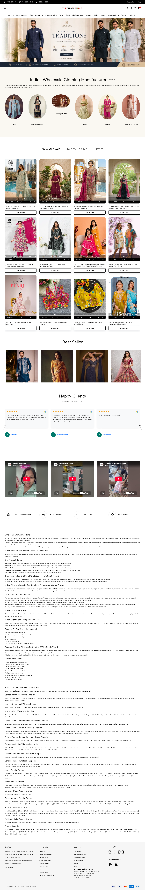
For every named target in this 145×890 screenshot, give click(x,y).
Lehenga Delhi (35, 764)
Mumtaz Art (40, 802)
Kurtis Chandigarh (99, 715)
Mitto (102, 776)
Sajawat (21, 811)
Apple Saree (8, 785)
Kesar (29, 794)
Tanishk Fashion (69, 813)
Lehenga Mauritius (68, 757)
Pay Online (77, 852)
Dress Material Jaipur (101, 731)
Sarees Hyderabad (21, 698)
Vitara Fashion (84, 774)
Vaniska (110, 774)
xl (19, 199)
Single (132, 15)
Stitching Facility (79, 857)
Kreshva (120, 832)
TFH (115, 785)
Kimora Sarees (48, 787)
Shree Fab (8, 822)
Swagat (47, 811)
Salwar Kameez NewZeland (110, 740)
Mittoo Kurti (79, 832)
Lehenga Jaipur (77, 764)
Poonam (20, 776)
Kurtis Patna (58, 715)
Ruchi (65, 787)
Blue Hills (82, 776)
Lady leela (86, 830)
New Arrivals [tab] (51, 149)
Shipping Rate (43, 872)
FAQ (40, 869)
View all (110, 79)
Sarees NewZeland (75, 691)
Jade (97, 804)
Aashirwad (28, 811)
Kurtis (60, 15)
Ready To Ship (77, 149)
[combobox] (7, 8)
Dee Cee (66, 774)
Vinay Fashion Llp (123, 811)
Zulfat (112, 804)
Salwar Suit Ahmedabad (12, 750)
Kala (78, 802)
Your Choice (9, 811)
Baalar (124, 802)
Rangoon (41, 774)
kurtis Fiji (18, 707)
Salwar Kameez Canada (42, 740)
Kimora (104, 811)
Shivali (134, 776)
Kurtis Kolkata (133, 715)
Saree (10, 15)
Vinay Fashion (9, 804)
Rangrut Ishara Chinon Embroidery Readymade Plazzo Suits (121, 323)
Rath (65, 785)
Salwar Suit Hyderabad (26, 748)
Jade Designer (73, 822)
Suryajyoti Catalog (41, 830)
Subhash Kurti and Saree (24, 774)
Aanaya (20, 834)
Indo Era (39, 776)
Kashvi (60, 787)
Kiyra (29, 787)
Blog (75, 866)
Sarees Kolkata (9, 700)
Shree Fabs (27, 813)
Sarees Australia (39, 691)
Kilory (84, 811)
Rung (107, 776)
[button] (71, 385)
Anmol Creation (107, 785)
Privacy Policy (43, 857)
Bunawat (76, 785)
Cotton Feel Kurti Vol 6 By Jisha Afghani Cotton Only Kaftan (123, 265)
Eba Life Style (16, 815)
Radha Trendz (63, 822)
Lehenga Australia (42, 757)
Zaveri (23, 815)
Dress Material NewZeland (107, 724)
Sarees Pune (51, 698)
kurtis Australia (37, 707)
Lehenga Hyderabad (23, 764)
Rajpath (60, 785)
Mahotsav (120, 785)
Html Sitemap (78, 860)
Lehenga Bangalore (100, 764)
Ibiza (61, 811)
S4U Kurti (28, 832)
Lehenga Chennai (34, 766)
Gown (82, 15)
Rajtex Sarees (9, 830)
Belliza (62, 802)
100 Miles (13, 776)
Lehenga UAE (94, 757)
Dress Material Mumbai (12, 731)
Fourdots (7, 815)
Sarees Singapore (51, 691)
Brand (76, 863)
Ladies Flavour (74, 774)
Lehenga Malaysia (10, 757)
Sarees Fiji (19, 691)
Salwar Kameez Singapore (75, 740)
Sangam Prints (28, 785)
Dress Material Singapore (73, 724)
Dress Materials (35, 15)
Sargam (66, 811)
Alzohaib (131, 813)
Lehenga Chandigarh (113, 764)
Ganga (119, 802)
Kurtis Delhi (31, 715)
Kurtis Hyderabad (20, 715)
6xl (35, 257)
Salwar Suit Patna (75, 748)
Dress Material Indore (58, 731)
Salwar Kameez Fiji (27, 740)
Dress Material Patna (87, 731)
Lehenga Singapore (56, 757)
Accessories (112, 15)
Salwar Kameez (21, 15)
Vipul (69, 787)
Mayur (21, 802)
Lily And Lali (94, 830)
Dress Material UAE (122, 724)
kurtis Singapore (48, 707)
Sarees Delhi (32, 698)
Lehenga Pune (56, 764)
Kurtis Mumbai (9, 715)
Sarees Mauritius (63, 691)
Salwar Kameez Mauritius (92, 740)
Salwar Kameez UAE (126, 740)
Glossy (102, 804)
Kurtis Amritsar (123, 715)
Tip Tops (112, 776)
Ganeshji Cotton (96, 802)
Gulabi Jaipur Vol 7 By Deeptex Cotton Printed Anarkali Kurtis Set (19, 265)
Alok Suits (8, 802)
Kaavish (94, 813)
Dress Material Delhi (44, 731)
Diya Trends (53, 774)
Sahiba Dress (54, 811)
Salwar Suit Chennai (54, 750)
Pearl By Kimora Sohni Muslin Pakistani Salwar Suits (18, 323)
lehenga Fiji (20, 757)
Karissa (26, 776)
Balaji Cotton (90, 804)
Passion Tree (94, 774)
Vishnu (135, 832)
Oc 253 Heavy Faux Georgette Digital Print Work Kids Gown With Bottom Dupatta (89, 265)
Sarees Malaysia (10, 691)
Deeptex (116, 774)
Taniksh (7, 774)
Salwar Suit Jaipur (87, 748)
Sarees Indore (41, 698)
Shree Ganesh (119, 804)
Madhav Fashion (20, 804)
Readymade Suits (72, 15)
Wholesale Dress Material (13, 568)
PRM (46, 774)
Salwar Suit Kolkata (41, 750)
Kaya (105, 774)
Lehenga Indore (46, 764)
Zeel (11, 794)
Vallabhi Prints (128, 832)
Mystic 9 (88, 776)
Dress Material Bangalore (132, 731)
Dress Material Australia (56, 724)
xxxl (21, 257)
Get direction (9, 867)
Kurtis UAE (81, 707)
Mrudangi (33, 776)
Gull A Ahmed (58, 804)
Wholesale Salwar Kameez (13, 570)
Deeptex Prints (30, 830)
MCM (107, 804)
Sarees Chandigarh (104, 698)
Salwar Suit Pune (63, 748)
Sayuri (16, 811)
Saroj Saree (38, 785)
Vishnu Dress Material (78, 804)
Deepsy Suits (97, 811)
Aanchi (108, 832)
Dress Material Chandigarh (14, 733)
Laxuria (102, 832)
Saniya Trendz (86, 813)
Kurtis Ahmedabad (111, 715)
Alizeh (60, 774)
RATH (22, 832)
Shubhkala (17, 794)
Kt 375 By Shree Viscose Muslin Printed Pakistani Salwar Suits (88, 207)
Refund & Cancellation (46, 875)
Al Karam (20, 813)
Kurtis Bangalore (87, 715)
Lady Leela (74, 776)
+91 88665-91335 (15, 863)
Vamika (7, 778)
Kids (96, 15)
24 (84, 257)
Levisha (83, 802)
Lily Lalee (135, 774)
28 (88, 257)
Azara (88, 802)
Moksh (129, 774)
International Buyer (80, 855)
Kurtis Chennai (9, 717)
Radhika (13, 774)
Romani (56, 802)
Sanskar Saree (47, 785)
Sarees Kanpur (79, 698)
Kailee (35, 774)
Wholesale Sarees (10, 563)
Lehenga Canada (31, 757)
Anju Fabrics (127, 776)
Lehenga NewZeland (82, 757)
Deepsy (50, 804)
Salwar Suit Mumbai (11, 748)
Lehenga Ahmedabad (128, 764)
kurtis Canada (26, 707)
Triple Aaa (38, 804)
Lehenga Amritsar (10, 766)
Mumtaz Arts (134, 811)
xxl (23, 199)
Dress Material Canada (41, 724)
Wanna (50, 776)
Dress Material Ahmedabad (32, 733)
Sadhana (130, 802)
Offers (98, 149)
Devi (101, 774)
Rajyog (70, 785)
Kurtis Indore (40, 715)
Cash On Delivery (45, 860)
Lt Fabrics (98, 785)
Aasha (49, 822)
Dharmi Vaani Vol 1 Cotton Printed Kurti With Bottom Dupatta (53, 265)
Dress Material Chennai (80, 733)
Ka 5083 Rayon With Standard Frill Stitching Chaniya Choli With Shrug (124, 207)
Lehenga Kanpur (88, 764)
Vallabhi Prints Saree (11, 787)
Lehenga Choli (50, 15)
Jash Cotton (49, 802)
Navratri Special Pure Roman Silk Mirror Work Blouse (88, 323)
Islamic (88, 15)
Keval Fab (15, 822)
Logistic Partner (44, 863)
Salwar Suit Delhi (39, 748)
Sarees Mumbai (10, 698)
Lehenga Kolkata (22, 766)
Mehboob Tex (112, 811)
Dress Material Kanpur (116, 731)
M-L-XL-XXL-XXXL (55, 199)
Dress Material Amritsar (49, 733)
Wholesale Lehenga (11, 572)
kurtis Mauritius (59, 707)
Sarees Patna (60, 698)
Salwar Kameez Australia (58, 740)
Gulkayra (35, 811)
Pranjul (33, 802)
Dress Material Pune (73, 731)
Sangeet (91, 832)
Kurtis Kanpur (76, 715)
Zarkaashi (35, 787)
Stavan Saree (84, 785)
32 (92, 257)
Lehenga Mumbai (10, 764)
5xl (30, 257)
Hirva (44, 776)
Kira (55, 787)
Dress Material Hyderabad (29, 731)
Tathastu (24, 794)
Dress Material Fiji (26, 724)
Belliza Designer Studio (113, 813)
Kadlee (7, 776)
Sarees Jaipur (70, 698)
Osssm (67, 776)
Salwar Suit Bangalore (113, 748)
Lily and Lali (96, 776)
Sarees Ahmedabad (117, 698)
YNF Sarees (22, 787)
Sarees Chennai (20, 700)
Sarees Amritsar (129, 698)
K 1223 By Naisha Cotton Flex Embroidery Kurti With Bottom (54, 207)
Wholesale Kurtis (10, 566)
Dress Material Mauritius (89, 724)
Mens (103, 15)
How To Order (43, 866)
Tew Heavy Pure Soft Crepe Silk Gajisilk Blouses (53, 323)
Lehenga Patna (66, 764)
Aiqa (79, 811)
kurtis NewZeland (70, 707)
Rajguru (114, 832)
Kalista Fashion (18, 785)
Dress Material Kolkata (65, 733)
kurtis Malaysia (9, 707)
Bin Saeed (67, 804)
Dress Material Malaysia (12, 724)
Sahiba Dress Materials (110, 802)
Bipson (67, 802)
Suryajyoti (27, 802)
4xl (26, 257)
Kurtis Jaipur (67, 715)
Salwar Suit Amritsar (27, 750)
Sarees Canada (28, 691)
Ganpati (44, 804)
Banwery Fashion (37, 813)
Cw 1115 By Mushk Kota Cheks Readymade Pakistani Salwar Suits (20, 207)
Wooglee (56, 776)
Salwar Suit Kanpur (100, 748)
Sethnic (91, 785)
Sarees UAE (86, 691)
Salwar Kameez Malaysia (12, 740)
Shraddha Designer (25, 822)
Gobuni (127, 785)
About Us (42, 852)
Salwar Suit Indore (51, 748)
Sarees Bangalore (91, 698)
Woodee (122, 774)
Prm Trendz (29, 804)
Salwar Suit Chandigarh (129, 748)
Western (124, 15)
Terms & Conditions (45, 855)
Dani (71, 811)
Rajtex (55, 785)
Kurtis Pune (49, 715)
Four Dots (54, 813)
